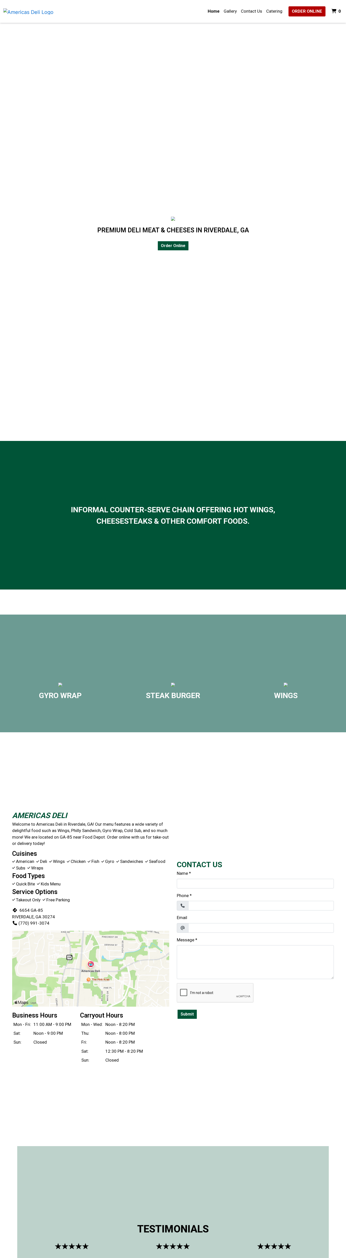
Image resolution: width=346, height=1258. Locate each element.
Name (182, 873)
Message (185, 939)
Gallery (230, 11)
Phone (183, 895)
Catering (274, 11)
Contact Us (251, 11)
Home (214, 11)
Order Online (307, 11)
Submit (187, 1014)
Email (182, 917)
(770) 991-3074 (33, 923)
